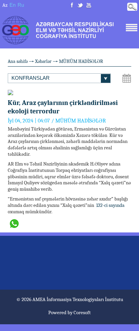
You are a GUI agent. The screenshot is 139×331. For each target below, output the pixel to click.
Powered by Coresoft (69, 312)
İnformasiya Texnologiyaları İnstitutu (85, 299)
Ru (21, 5)
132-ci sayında (110, 205)
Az (4, 5)
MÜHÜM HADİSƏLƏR (81, 61)
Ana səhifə (18, 61)
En (12, 5)
